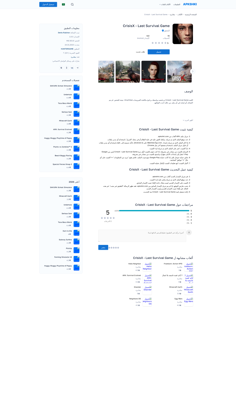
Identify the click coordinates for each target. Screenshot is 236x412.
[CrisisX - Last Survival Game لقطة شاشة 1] (179, 72)
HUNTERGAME (67, 49)
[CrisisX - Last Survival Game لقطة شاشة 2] (153, 72)
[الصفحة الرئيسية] (190, 7)
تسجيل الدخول (48, 4)
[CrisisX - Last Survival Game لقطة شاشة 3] (128, 72)
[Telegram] (77, 68)
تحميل (158, 52)
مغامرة (73, 57)
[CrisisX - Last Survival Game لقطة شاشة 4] (102, 72)
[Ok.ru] (67, 68)
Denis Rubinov (64, 33)
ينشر (103, 247)
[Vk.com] (72, 68)
